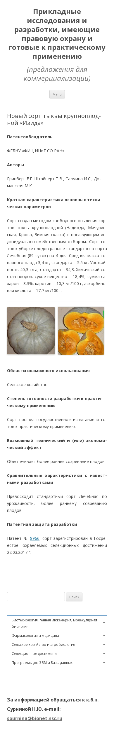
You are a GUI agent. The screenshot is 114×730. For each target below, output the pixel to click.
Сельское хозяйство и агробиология (43, 644)
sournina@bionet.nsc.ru (34, 718)
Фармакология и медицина (35, 635)
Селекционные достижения (35, 653)
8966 (34, 538)
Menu (57, 94)
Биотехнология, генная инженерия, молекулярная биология (54, 623)
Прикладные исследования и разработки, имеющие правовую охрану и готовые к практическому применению (57, 34)
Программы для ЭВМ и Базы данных (42, 662)
